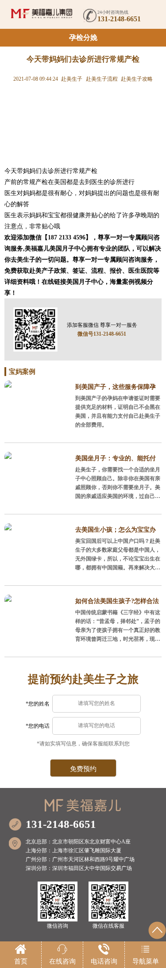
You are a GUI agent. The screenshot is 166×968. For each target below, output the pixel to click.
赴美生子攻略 (137, 79)
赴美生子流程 (102, 79)
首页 (20, 961)
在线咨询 (62, 961)
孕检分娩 (83, 37)
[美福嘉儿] (41, 13)
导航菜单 (145, 961)
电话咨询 (104, 961)
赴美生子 (71, 79)
